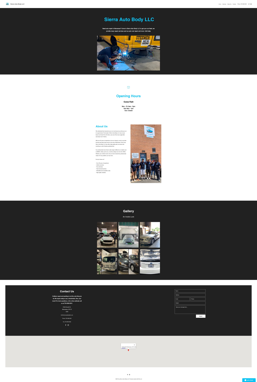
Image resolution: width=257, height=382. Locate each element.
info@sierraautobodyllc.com (67, 315)
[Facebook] (249, 4)
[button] (107, 235)
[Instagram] (251, 4)
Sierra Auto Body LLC (17, 4)
